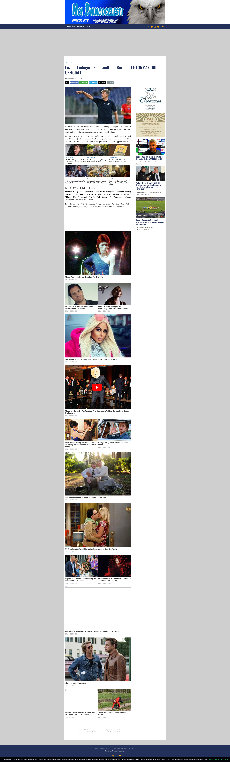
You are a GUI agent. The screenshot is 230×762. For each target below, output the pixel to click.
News (73, 27)
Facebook (75, 82)
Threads (103, 82)
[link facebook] (151, 27)
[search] (163, 27)
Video (88, 27)
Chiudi (226, 759)
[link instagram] (155, 27)
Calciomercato (80, 27)
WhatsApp (84, 82)
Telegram (94, 82)
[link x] (148, 27)
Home (69, 27)
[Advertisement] (115, 43)
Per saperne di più (215, 759)
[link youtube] (158, 27)
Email (111, 82)
